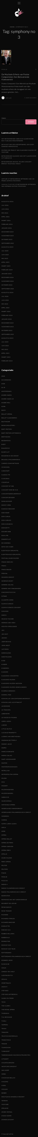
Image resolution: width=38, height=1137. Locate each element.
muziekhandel (7, 793)
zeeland (5, 1108)
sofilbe (5, 179)
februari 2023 (7, 361)
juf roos (5, 649)
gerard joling (7, 584)
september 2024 (8, 288)
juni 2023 (5, 345)
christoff (6, 471)
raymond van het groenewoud (14, 899)
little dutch (7, 729)
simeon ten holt (8, 971)
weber (4, 1093)
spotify (4, 987)
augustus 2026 (7, 201)
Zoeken (4, 118)
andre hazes (7, 395)
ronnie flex (6, 945)
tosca (4, 1028)
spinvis (4, 979)
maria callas (7, 755)
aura (3, 406)
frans (4, 566)
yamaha (5, 1100)
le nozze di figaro (9, 717)
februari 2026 (7, 224)
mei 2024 (5, 304)
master (4, 763)
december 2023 (8, 323)
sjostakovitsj (7, 975)
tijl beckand (7, 1017)
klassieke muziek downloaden (14, 687)
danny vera (6, 505)
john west (6, 645)
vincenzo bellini (8, 1078)
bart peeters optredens (11, 433)
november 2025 (8, 235)
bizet (4, 444)
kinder (4, 664)
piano (4, 873)
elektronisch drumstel (11, 554)
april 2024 (6, 307)
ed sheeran (6, 543)
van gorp (5, 1070)
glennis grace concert (11, 607)
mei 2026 (5, 213)
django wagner (8, 509)
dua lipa (5, 535)
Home (12, 27)
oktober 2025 (7, 239)
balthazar (6, 421)
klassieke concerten (10, 676)
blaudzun (6, 448)
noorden (5, 816)
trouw (4, 1043)
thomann (5, 1013)
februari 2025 (7, 270)
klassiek (5, 672)
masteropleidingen (10, 767)
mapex (4, 748)
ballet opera (7, 414)
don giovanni (7, 524)
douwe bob (6, 531)
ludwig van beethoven (11, 736)
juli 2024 (5, 296)
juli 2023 (5, 342)
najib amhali (7, 801)
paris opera (6, 861)
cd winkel (6, 467)
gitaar (4, 596)
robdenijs (6, 937)
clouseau (5, 478)
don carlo (6, 516)
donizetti (6, 528)
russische (5, 964)
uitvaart (5, 1059)
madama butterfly (9, 740)
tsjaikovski (6, 1047)
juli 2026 (5, 205)
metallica (6, 770)
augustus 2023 (7, 338)
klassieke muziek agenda (12, 683)
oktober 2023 (7, 330)
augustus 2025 (7, 247)
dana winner (7, 501)
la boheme (6, 706)
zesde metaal (7, 1112)
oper (3, 831)
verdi (4, 1074)
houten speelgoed (9, 626)
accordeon (6, 380)
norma (4, 820)
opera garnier (7, 846)
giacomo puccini (9, 592)
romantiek (6, 941)
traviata (5, 1032)
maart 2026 (6, 220)
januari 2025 (7, 273)
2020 (3, 376)
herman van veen (8, 622)
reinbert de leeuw (9, 903)
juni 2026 (5, 209)
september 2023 (8, 334)
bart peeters (7, 429)
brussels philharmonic (11, 459)
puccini (5, 880)
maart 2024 (6, 311)
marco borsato (8, 751)
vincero (5, 1081)
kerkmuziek (6, 653)
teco (4, 1002)
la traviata (6, 710)
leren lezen (6, 721)
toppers (5, 1025)
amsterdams (7, 391)
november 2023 (8, 326)
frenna (4, 573)
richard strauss (8, 918)
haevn (4, 615)
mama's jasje (7, 744)
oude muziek (7, 858)
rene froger (7, 911)
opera (4, 835)
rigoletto (6, 926)
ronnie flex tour (8, 949)
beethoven (6, 437)
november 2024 (8, 281)
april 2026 (6, 216)
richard (5, 914)
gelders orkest (8, 577)
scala (4, 968)
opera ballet (7, 839)
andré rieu (6, 402)
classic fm (6, 475)
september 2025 (8, 243)
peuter (4, 865)
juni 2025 (5, 254)
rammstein (6, 895)
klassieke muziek (8, 679)
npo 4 (4, 827)
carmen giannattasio (10, 463)
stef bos (5, 990)
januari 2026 (7, 228)
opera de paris (7, 842)
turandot (6, 1051)
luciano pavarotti (9, 732)
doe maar (5, 512)
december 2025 (8, 232)
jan (3, 630)
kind (3, 660)
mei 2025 (5, 258)
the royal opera (8, 1009)
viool (4, 1085)
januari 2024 (7, 319)
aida (3, 383)
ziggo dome (7, 1115)
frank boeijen (7, 562)
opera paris (6, 850)
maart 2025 (6, 266)
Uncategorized (8, 1062)
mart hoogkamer (9, 759)
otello (4, 854)
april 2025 (6, 262)
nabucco (5, 797)
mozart (5, 786)
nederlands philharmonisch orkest (16, 812)
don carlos (6, 520)
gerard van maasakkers (11, 588)
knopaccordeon (8, 691)
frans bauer (6, 569)
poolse (4, 69)
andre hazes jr (8, 399)
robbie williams (8, 933)
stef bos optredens (9, 994)
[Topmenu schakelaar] (19, 3)
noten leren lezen (9, 823)
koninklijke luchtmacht (12, 702)
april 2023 (6, 353)
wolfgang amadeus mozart (13, 1097)
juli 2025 (5, 251)
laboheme (6, 713)
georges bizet (7, 581)
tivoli (4, 1021)
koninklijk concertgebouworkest (16, 698)
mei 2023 (5, 349)
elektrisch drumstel (10, 550)
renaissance (7, 907)
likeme (4, 725)
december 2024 (8, 277)
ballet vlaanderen (9, 418)
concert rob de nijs (10, 490)
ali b (3, 387)
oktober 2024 (7, 285)
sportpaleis (6, 983)
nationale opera (8, 804)
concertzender (8, 497)
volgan (5, 1089)
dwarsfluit (6, 539)
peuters (5, 869)
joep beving (6, 641)
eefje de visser (7, 547)
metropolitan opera (10, 774)
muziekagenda (8, 789)
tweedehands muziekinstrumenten (16, 1055)
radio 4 (5, 884)
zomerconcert (8, 1119)
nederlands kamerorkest (12, 808)
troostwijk (6, 1040)
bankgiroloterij (8, 425)
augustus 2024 (7, 292)
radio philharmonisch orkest (14, 892)
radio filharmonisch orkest (13, 888)
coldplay (5, 482)
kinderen (5, 668)
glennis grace (7, 603)
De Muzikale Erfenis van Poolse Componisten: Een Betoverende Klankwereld (15, 76)
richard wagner (8, 922)
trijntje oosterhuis (10, 1036)
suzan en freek (8, 998)
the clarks (6, 1006)
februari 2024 (7, 315)
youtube (5, 1104)
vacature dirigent (9, 1066)
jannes (4, 638)
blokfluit (6, 452)
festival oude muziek (10, 558)
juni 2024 (5, 300)
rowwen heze (7, 960)
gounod (5, 611)
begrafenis (6, 440)
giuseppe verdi (7, 600)
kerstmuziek (7, 657)
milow (4, 778)
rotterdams (6, 952)
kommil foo (6, 695)
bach (4, 410)
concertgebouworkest (11, 493)
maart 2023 (6, 357)
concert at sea (8, 486)
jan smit (5, 634)
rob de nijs (6, 930)
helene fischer (8, 619)
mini (3, 782)
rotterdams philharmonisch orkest (16, 956)
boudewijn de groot (10, 456)
